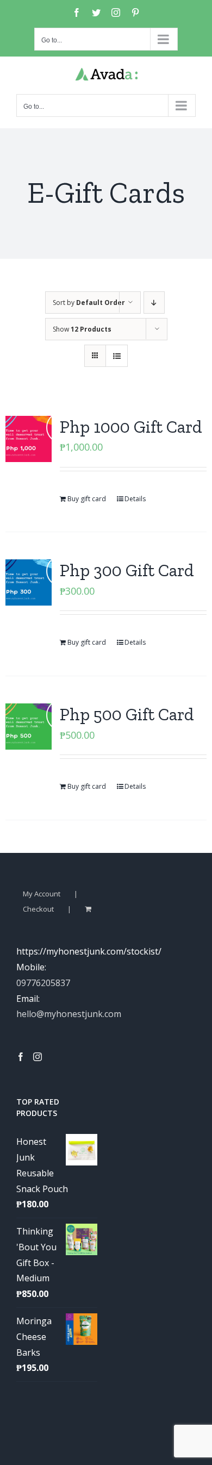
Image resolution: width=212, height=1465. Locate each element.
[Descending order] (154, 302)
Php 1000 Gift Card (131, 426)
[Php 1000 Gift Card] (28, 439)
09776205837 (43, 983)
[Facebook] (20, 1056)
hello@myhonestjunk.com (68, 1014)
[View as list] (116, 355)
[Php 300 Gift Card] (28, 582)
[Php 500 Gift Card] (28, 726)
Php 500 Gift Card (127, 714)
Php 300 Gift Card (127, 570)
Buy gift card (86, 498)
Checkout (38, 909)
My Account (41, 894)
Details (135, 498)
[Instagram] (37, 1056)
